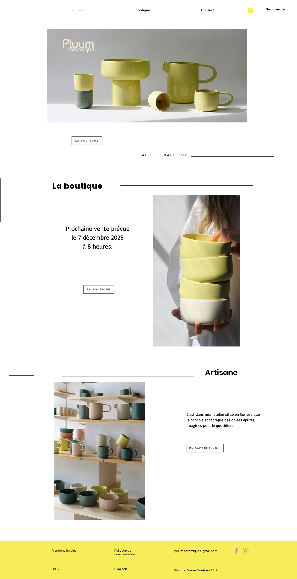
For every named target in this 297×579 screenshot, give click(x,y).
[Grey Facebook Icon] (236, 550)
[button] (250, 9)
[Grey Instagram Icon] (245, 550)
